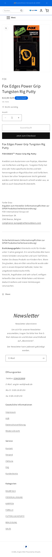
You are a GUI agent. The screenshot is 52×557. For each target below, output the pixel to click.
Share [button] (7, 294)
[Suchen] (21, 10)
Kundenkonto (12, 473)
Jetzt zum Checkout (26, 135)
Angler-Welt (21, 552)
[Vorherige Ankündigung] (5, 3)
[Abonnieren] (43, 358)
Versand (9, 454)
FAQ (7, 467)
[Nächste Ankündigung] (47, 3)
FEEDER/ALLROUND (14, 497)
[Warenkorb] (47, 10)
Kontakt (9, 448)
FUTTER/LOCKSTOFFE (15, 516)
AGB (7, 418)
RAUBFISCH (11, 491)
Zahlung (9, 461)
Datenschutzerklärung (16, 424)
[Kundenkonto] (41, 10)
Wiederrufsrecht (13, 431)
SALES (8, 528)
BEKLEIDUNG (11, 522)
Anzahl (4, 112)
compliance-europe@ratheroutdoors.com (21, 223)
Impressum (11, 412)
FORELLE (9, 510)
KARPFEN (10, 503)
